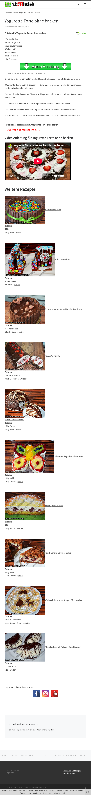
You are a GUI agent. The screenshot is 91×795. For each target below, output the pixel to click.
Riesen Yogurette (52, 356)
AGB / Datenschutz (13, 770)
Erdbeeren (21, 94)
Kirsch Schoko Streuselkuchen (58, 552)
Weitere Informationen (51, 793)
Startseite (8, 13)
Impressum (10, 773)
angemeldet (21, 730)
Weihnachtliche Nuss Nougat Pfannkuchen (63, 600)
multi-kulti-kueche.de (19, 787)
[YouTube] (55, 693)
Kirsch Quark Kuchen (54, 505)
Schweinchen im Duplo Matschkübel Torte (63, 309)
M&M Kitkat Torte (53, 209)
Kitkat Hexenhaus (62, 259)
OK (63, 793)
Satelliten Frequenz (70, 773)
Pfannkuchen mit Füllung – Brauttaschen (63, 647)
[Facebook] (36, 693)
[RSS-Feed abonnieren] (85, 788)
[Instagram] (45, 693)
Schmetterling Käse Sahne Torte (68, 456)
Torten (15, 13)
